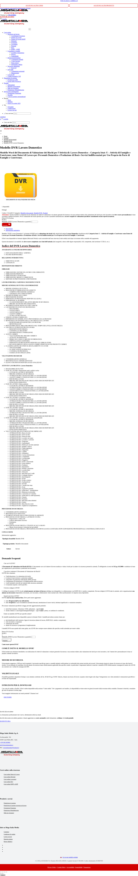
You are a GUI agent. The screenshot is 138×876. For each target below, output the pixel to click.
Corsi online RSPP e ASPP (11, 784)
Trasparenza (86, 867)
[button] (69, 563)
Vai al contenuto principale (8, 8)
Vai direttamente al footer (23, 8)
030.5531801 (8, 697)
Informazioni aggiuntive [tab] (13, 230)
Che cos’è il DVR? (9, 563)
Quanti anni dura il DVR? (11, 596)
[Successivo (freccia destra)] (2, 873)
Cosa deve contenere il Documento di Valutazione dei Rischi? (22, 571)
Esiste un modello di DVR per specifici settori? (18, 614)
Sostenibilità (78, 867)
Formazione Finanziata (10, 808)
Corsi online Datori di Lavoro (12, 774)
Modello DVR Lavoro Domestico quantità (16, 222)
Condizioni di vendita (9, 834)
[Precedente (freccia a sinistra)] (1, 873)
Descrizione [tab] (9, 229)
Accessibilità (70, 867)
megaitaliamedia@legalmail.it (11, 747)
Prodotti (45, 213)
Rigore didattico (8, 841)
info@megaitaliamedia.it (6, 745)
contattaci (3, 117)
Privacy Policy (52, 867)
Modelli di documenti (26, 213)
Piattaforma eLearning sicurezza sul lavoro (15, 805)
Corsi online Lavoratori (10, 779)
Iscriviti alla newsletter (7, 17)
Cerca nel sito (9, 113)
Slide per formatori (9, 813)
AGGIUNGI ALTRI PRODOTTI (104, 5)
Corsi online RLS (8, 781)
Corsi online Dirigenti (9, 777)
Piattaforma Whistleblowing (11, 810)
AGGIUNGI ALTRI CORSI (34, 5)
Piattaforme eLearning (10, 803)
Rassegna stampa (8, 839)
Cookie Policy (61, 867)
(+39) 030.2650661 (5, 742)
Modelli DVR (38, 213)
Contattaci (6, 832)
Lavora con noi (8, 836)
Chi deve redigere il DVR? (12, 588)
